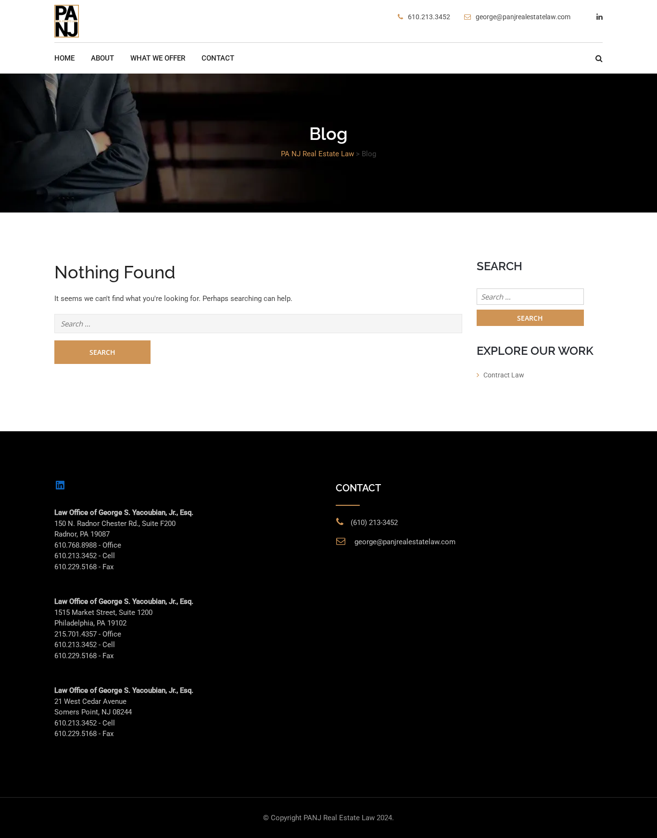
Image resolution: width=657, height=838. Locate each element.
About (102, 58)
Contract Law (503, 375)
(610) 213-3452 (374, 522)
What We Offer (157, 58)
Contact (218, 58)
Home (64, 58)
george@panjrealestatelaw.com (523, 17)
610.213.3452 (429, 17)
